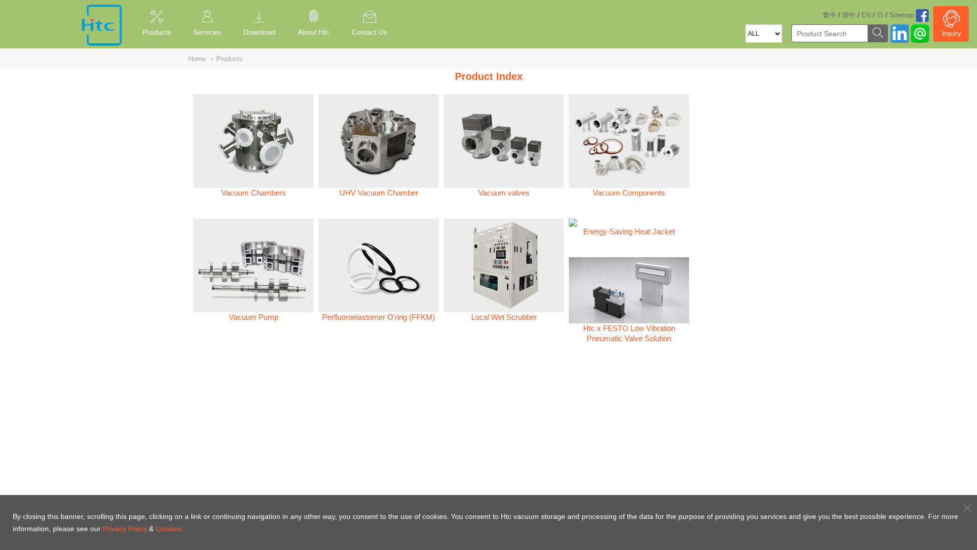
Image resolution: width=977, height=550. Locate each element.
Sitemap (901, 15)
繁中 (829, 15)
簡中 (848, 15)
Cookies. (170, 529)
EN (866, 15)
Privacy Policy (125, 529)
